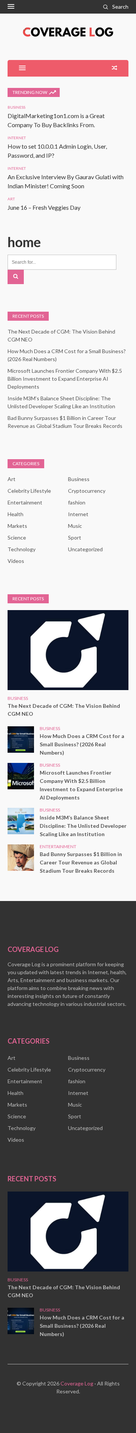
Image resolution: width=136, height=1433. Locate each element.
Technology (22, 549)
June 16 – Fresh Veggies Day (44, 207)
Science (17, 537)
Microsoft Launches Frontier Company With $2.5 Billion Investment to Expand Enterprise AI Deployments (65, 378)
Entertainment (25, 502)
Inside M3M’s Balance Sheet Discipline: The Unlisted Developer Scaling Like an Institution (83, 825)
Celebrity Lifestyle (29, 490)
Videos (16, 561)
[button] (11, 6)
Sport (74, 537)
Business (16, 107)
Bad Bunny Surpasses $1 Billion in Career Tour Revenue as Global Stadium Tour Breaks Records (81, 862)
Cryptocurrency (86, 490)
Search (120, 6)
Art (11, 199)
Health (15, 514)
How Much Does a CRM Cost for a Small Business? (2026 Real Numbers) (82, 744)
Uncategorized (85, 549)
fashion (76, 502)
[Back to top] (115, 1412)
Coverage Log (76, 1383)
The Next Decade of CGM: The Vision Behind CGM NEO (64, 710)
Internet (17, 137)
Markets (17, 526)
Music (75, 526)
